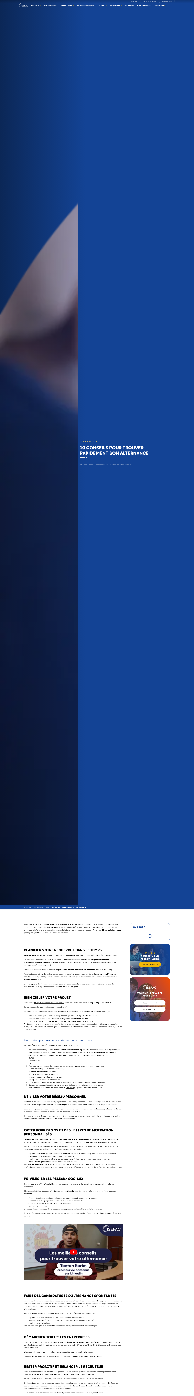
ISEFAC (26, 907)
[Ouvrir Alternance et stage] (95, 5)
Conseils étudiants (43, 907)
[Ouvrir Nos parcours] (56, 5)
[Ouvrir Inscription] (164, 5)
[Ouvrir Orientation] (121, 5)
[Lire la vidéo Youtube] (73, 1252)
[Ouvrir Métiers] (106, 5)
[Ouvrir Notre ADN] (40, 5)
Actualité (32, 907)
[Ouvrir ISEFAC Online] (73, 5)
